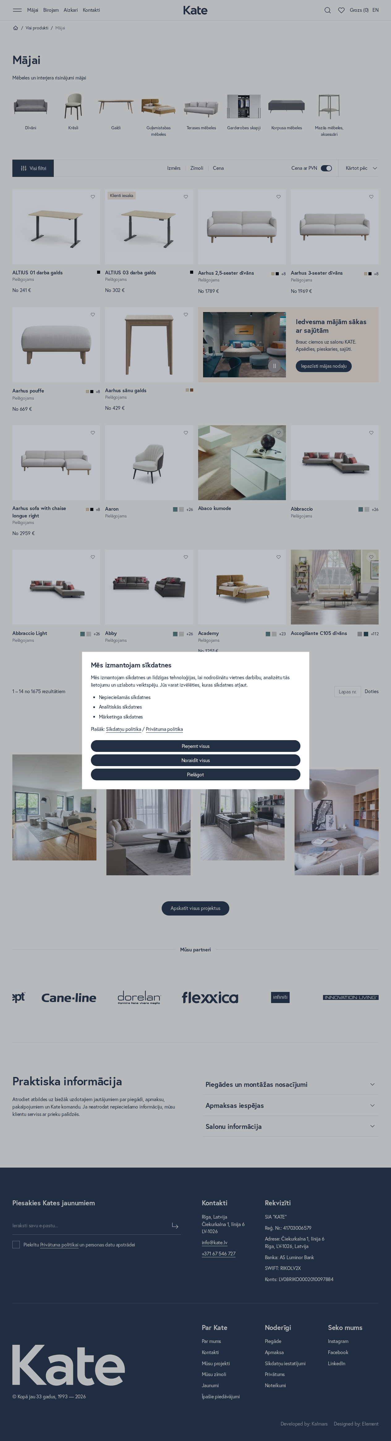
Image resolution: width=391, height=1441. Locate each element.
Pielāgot (195, 774)
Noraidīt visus (195, 760)
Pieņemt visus (196, 746)
